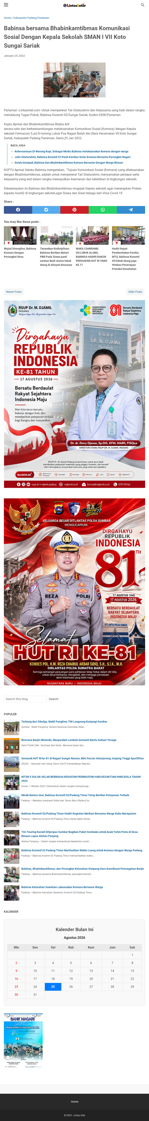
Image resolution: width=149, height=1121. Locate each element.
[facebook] (18, 210)
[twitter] (46, 210)
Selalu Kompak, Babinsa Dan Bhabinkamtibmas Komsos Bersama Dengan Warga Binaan (69, 162)
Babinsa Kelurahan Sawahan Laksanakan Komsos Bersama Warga (62, 887)
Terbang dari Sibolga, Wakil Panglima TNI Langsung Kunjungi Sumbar (64, 721)
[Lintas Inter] (74, 5)
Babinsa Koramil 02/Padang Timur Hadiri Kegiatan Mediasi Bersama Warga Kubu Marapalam (78, 813)
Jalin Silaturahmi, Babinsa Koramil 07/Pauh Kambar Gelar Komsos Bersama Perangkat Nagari (73, 157)
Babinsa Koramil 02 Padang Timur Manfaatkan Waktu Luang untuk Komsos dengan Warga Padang (81, 850)
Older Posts (135, 291)
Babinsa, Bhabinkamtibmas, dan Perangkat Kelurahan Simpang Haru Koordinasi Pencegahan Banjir (82, 868)
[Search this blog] (142, 5)
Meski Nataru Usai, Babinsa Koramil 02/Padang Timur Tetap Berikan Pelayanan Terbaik (75, 795)
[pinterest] (74, 210)
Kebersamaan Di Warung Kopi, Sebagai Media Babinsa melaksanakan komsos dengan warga (71, 151)
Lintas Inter (79, 1115)
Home (74, 1101)
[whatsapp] (103, 210)
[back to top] (141, 1112)
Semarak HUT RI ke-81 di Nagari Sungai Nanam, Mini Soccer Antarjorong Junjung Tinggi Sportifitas (82, 758)
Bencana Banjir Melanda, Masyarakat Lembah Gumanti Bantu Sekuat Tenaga (68, 740)
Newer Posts (14, 291)
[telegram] (131, 210)
